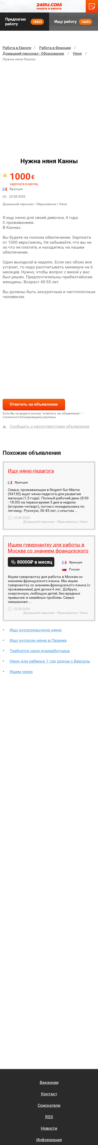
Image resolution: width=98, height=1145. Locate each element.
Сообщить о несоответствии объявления (49, 426)
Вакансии (49, 1082)
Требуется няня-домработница (40, 650)
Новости (49, 1128)
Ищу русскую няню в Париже (38, 640)
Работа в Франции (55, 48)
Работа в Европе (17, 48)
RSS (49, 1116)
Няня (77, 53)
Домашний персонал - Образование (33, 53)
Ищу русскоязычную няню (36, 629)
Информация (49, 1139)
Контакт (49, 1093)
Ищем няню (21, 671)
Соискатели (49, 1105)
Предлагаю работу (23, 21)
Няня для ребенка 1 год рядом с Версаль (50, 661)
